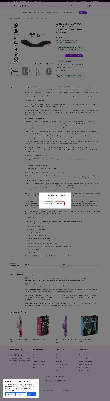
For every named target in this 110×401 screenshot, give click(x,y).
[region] (21, 388)
